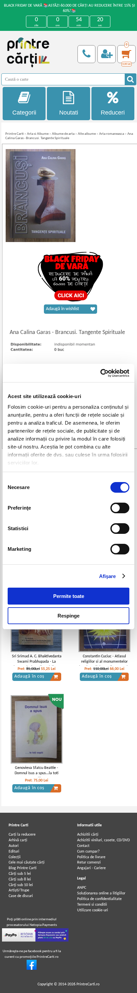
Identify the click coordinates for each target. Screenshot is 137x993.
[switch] (119, 508)
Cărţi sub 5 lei (20, 874)
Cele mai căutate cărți (27, 863)
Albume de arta (63, 134)
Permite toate (68, 596)
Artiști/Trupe (19, 890)
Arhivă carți (18, 840)
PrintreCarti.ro (87, 984)
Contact (83, 846)
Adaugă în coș (29, 676)
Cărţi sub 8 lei (20, 879)
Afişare (107, 576)
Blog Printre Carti (23, 868)
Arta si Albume (38, 134)
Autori (14, 846)
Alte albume (87, 134)
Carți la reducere (22, 835)
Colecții (15, 857)
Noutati (68, 112)
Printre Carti (14, 134)
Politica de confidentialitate (99, 899)
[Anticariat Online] (32, 969)
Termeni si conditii (92, 905)
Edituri (14, 852)
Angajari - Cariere (91, 868)
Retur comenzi (89, 863)
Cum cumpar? (88, 852)
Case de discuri (21, 896)
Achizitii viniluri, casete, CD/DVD (103, 840)
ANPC (81, 888)
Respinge (68, 616)
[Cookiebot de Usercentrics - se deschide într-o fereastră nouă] (100, 373)
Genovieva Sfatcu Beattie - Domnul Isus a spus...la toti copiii (37, 773)
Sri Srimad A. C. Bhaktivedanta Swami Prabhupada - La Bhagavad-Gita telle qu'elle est (36, 662)
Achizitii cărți (87, 835)
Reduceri (113, 112)
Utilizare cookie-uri (92, 910)
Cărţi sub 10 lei (21, 885)
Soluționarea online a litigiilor (101, 893)
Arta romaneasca (111, 134)
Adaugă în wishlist (62, 308)
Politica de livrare (91, 857)
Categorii (24, 112)
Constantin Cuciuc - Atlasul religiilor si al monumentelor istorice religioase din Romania (104, 662)
